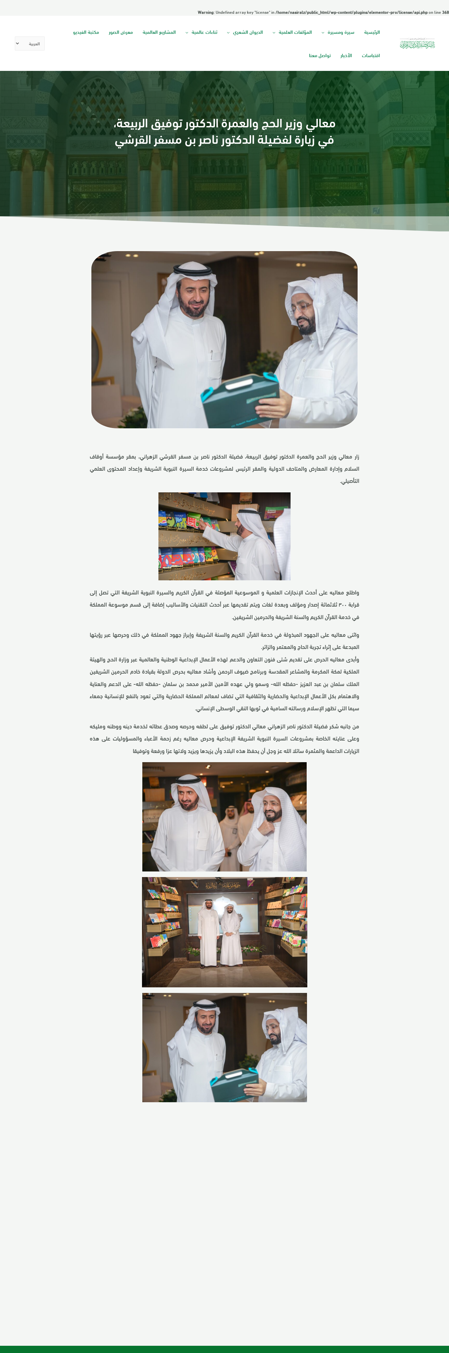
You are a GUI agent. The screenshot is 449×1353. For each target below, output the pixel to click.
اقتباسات (371, 54)
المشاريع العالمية (159, 31)
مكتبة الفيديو (86, 31)
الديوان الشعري (248, 31)
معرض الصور (121, 31)
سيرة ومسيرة (341, 31)
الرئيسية (372, 31)
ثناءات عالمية (204, 31)
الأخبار (346, 54)
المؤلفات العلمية (295, 31)
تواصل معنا (320, 54)
